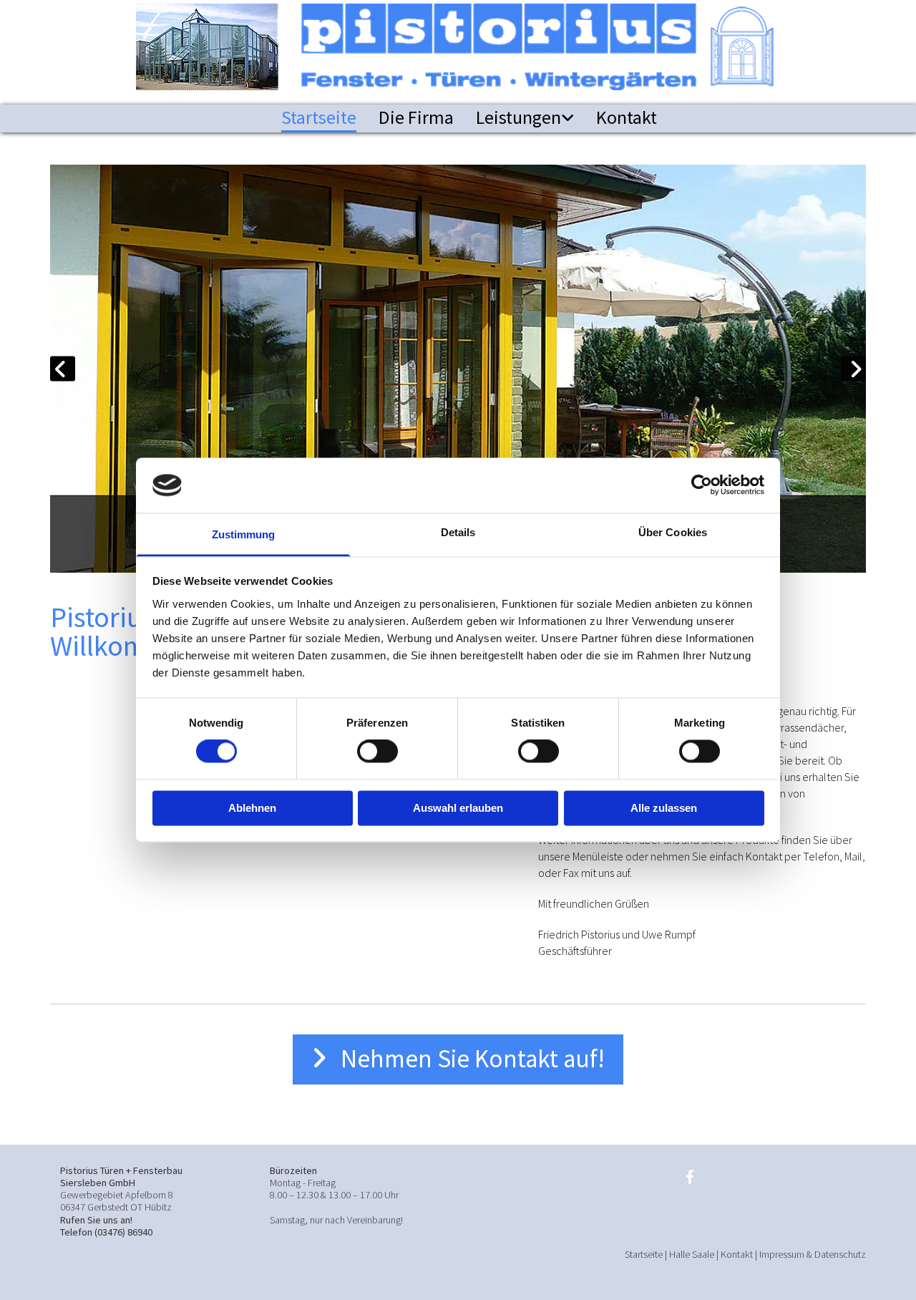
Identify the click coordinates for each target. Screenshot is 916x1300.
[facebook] (690, 1176)
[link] (514, 118)
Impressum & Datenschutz (812, 1254)
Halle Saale (691, 1254)
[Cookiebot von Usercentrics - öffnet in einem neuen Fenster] (701, 485)
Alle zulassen (663, 808)
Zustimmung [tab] (244, 534)
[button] (458, 1059)
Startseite (318, 117)
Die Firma (416, 117)
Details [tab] (458, 532)
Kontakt (626, 117)
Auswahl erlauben (458, 808)
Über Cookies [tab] (672, 532)
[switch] (377, 751)
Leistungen (518, 117)
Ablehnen (252, 808)
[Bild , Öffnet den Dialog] (458, 369)
